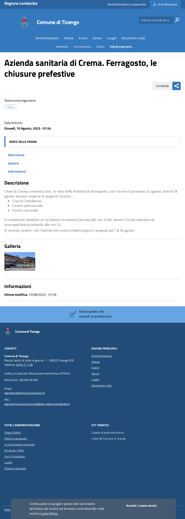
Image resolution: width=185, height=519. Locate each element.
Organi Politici (12, 432)
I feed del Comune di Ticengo (108, 439)
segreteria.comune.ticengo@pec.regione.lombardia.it (37, 404)
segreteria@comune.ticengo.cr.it (24, 393)
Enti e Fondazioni (14, 456)
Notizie (69, 38)
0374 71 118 (24, 365)
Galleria (13, 163)
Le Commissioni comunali (19, 444)
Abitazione (62, 47)
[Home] (25, 22)
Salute (10, 106)
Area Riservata (167, 4)
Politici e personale (15, 438)
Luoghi (111, 38)
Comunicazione (82, 47)
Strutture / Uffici (14, 450)
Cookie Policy (48, 513)
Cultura (100, 47)
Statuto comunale (15, 468)
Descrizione (16, 154)
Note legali (10, 509)
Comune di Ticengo (58, 22)
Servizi (97, 38)
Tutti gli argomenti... (121, 47)
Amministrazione (47, 38)
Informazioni (17, 171)
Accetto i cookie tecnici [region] (141, 505)
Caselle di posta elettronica (107, 433)
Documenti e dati (133, 38)
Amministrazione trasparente (126, 4)
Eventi (83, 38)
